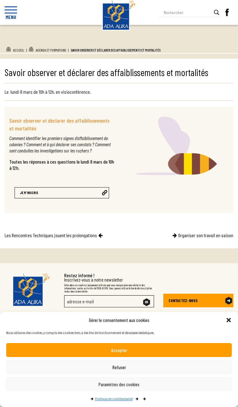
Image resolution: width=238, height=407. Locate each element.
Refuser (119, 367)
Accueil (18, 50)
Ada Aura (119, 41)
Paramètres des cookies (119, 384)
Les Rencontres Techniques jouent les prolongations (51, 235)
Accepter (119, 350)
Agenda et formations (51, 50)
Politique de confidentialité (114, 398)
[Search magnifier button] (216, 12)
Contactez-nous (183, 300)
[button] (229, 320)
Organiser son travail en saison (205, 235)
